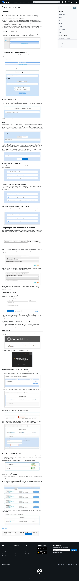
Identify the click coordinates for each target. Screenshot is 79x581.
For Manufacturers (17, 557)
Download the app (41, 545)
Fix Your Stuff (14, 2)
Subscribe (74, 550)
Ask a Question (28, 534)
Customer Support (6, 549)
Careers (3, 553)
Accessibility (27, 547)
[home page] (5, 2)
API (2, 557)
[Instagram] (64, 564)
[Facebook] (59, 564)
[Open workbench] (62, 2)
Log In (76, 2)
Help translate (5, 564)
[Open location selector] (65, 2)
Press (15, 547)
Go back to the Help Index (7, 528)
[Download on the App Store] (42, 548)
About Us (4, 547)
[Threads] (74, 564)
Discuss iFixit (4, 551)
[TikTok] (56, 564)
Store (29, 2)
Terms (26, 551)
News (15, 549)
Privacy (26, 549)
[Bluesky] (71, 564)
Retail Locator (16, 555)
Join (72, 2)
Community (22, 2)
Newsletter (4, 555)
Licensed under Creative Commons (43, 578)
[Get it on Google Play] (42, 552)
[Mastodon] (69, 564)
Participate (16, 551)
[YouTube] (66, 564)
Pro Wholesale (16, 553)
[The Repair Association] (76, 564)
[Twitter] (61, 564)
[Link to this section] (1, 11)
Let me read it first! (58, 552)
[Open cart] (69, 2)
